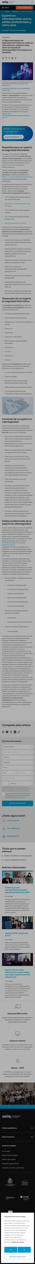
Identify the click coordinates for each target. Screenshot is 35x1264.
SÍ (24, 1249)
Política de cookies (18, 1242)
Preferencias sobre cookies (17, 1256)
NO (11, 1249)
